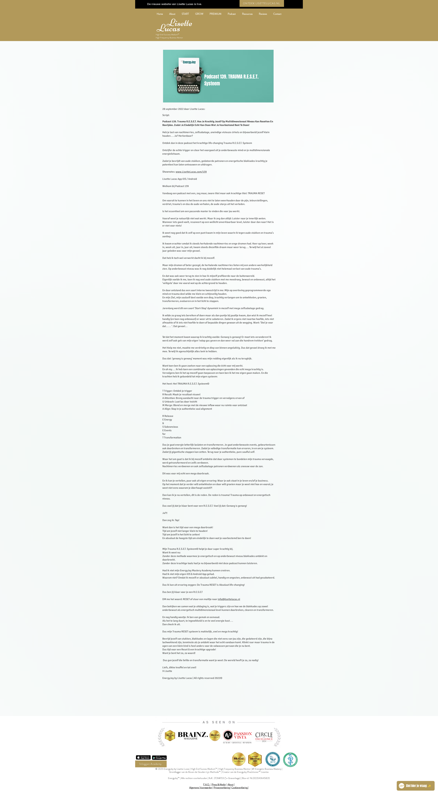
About (231, 784)
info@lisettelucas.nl (229, 599)
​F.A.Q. (206, 784)
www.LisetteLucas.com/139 (191, 171)
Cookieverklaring (239, 787)
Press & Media (219, 784)
